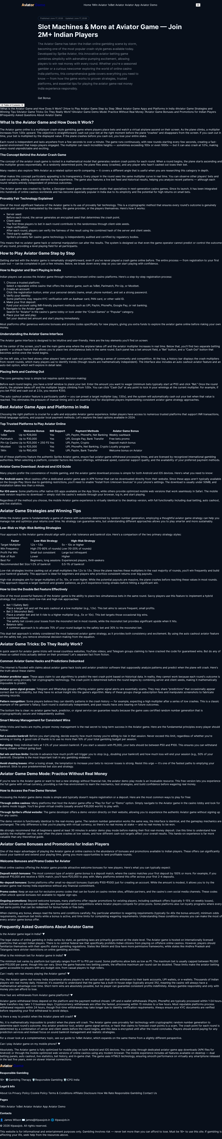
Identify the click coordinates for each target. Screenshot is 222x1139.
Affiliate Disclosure (85, 1093)
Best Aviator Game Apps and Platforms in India (145, 108)
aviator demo (120, 781)
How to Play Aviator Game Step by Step (88, 108)
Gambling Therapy (18, 1079)
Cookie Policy (39, 1093)
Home (87, 4)
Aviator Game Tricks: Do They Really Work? (44, 111)
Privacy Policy (21, 1093)
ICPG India (71, 1079)
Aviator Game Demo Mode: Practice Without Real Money (108, 111)
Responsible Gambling (47, 1079)
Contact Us (150, 1093)
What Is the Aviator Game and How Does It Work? (31, 108)
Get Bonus (44, 98)
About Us (6, 1093)
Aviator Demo (148, 4)
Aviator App (132, 4)
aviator (170, 324)
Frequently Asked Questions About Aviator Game (31, 115)
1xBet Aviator (116, 4)
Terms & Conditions (60, 1093)
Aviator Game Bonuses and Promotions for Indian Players (180, 111)
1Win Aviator (99, 4)
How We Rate (105, 1093)
